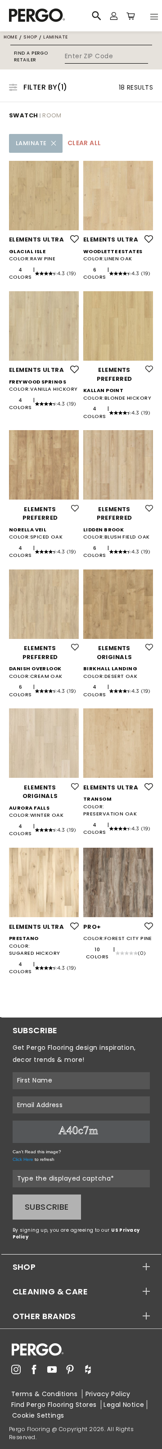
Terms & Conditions (45, 1393)
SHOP (24, 1266)
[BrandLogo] (47, 15)
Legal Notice (124, 1404)
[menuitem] (15, 1369)
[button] (81, 1267)
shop (30, 37)
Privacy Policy (108, 1393)
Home (11, 37)
